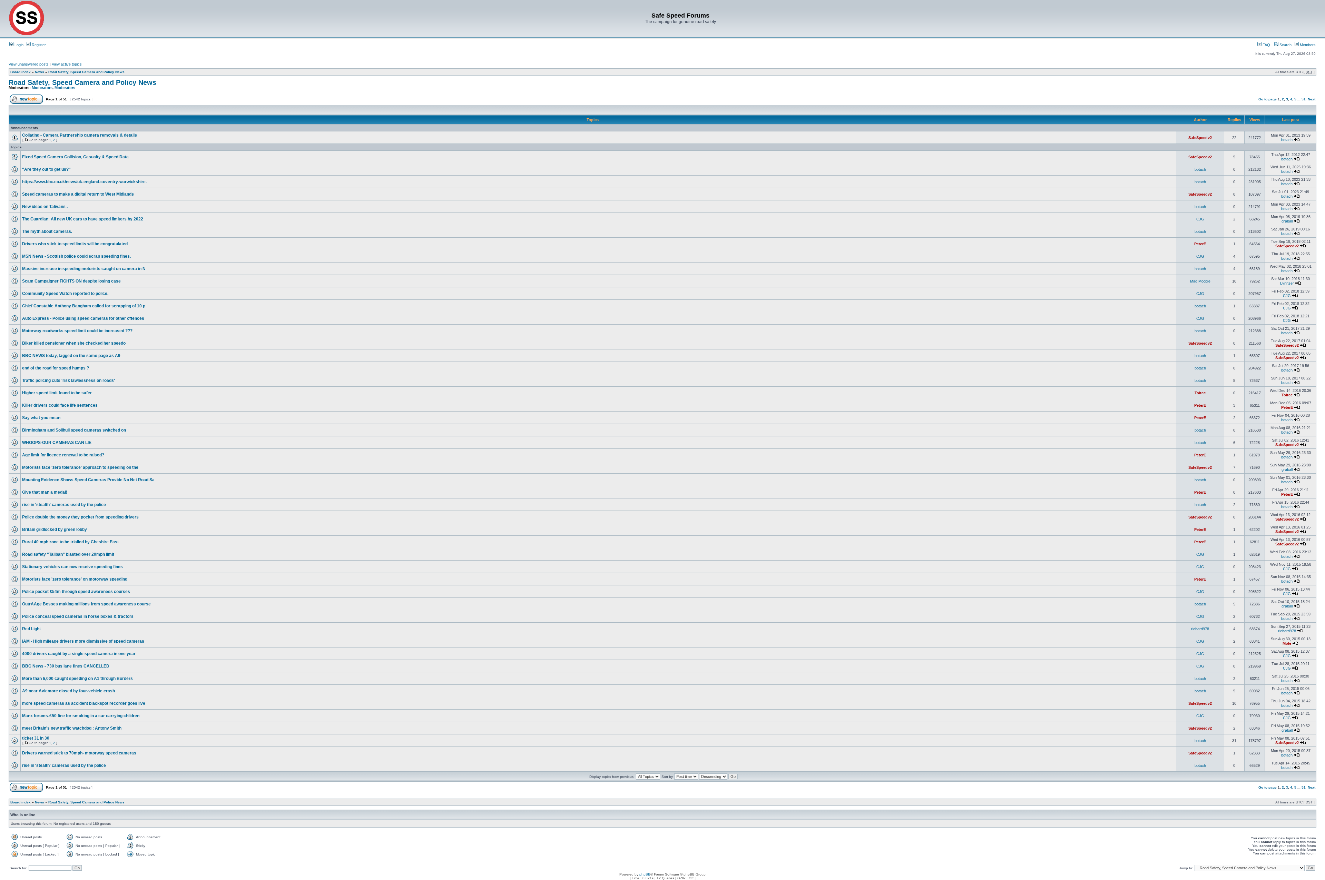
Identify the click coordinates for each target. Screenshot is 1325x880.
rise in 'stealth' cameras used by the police (64, 504)
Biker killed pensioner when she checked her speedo (74, 343)
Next (1311, 99)
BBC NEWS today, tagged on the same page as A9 (71, 355)
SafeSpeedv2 (1200, 138)
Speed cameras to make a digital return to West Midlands (78, 194)
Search (1285, 45)
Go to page (1267, 99)
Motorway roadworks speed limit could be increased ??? (77, 330)
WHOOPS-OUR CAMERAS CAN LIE (56, 442)
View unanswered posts (29, 64)
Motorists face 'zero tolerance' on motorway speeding (74, 579)
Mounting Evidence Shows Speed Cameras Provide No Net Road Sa (88, 479)
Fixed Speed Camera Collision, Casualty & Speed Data (75, 157)
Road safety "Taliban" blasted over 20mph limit (68, 554)
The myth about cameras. (47, 231)
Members (1307, 45)
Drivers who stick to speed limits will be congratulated (75, 243)
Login (18, 45)
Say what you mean (41, 417)
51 (1304, 99)
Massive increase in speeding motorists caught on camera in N (84, 268)
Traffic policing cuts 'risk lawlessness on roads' (68, 380)
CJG (1200, 219)
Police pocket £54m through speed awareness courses (76, 591)
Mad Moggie (1200, 281)
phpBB (644, 874)
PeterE (1200, 244)
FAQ (1266, 45)
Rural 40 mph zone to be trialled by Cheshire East (70, 542)
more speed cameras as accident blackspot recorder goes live (83, 703)
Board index (20, 72)
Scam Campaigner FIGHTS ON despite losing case (71, 281)
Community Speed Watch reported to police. (65, 293)
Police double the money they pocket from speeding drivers (80, 517)
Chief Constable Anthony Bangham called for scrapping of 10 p (83, 306)
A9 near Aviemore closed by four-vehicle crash (68, 691)
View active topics (67, 64)
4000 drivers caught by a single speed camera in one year (79, 653)
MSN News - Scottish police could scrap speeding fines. (76, 256)
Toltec (1200, 393)
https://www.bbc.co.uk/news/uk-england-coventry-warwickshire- (84, 181)
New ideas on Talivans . (45, 206)
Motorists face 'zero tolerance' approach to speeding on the (80, 467)
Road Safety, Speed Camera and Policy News (86, 72)
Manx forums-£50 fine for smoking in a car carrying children (80, 715)
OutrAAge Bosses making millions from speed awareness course (86, 604)
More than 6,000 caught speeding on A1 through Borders (77, 678)
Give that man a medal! (44, 492)
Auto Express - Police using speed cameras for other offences (83, 318)
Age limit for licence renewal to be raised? (63, 455)
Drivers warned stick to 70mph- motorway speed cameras (79, 753)
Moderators (42, 88)
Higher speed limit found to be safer (57, 392)
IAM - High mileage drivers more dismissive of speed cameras (83, 641)
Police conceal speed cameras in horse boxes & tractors (78, 616)
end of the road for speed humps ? (55, 368)
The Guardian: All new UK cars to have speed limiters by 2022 (82, 219)
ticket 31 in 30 (35, 738)
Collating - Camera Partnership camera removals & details (79, 135)
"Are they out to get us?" (46, 169)
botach (1287, 140)
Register (38, 45)
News (39, 72)
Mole (1287, 643)
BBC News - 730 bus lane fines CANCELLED (65, 666)
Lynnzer (1287, 283)
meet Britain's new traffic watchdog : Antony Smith (71, 728)
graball (1287, 221)
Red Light (31, 628)
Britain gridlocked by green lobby (54, 529)
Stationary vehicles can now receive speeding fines (72, 566)
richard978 (1200, 629)
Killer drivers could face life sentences (60, 405)
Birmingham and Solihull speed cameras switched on (74, 430)
